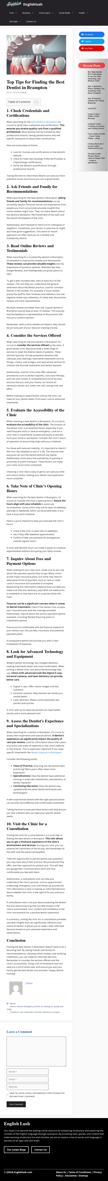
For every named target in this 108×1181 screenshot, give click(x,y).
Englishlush (33, 4)
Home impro (44, 12)
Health (82, 12)
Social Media (64, 12)
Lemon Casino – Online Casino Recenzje (94, 116)
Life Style (13, 21)
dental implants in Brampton (46, 752)
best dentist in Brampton (44, 121)
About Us (61, 1172)
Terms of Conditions (79, 1172)
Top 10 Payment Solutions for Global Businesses (96, 100)
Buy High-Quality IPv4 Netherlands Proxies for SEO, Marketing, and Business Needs (95, 76)
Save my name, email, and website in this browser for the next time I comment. (37, 1094)
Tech (11, 12)
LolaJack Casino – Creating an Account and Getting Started (96, 126)
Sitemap (83, 1175)
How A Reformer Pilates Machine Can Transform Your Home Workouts (96, 89)
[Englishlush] (14, 4)
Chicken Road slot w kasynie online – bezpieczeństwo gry (96, 146)
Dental (12, 1003)
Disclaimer (71, 1175)
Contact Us (31, 21)
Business (26, 12)
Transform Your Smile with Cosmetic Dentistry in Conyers (35, 1012)
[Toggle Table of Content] (35, 102)
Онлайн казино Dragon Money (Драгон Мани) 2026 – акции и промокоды (96, 158)
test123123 (92, 108)
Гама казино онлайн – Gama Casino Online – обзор (96, 136)
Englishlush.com (23, 1172)
